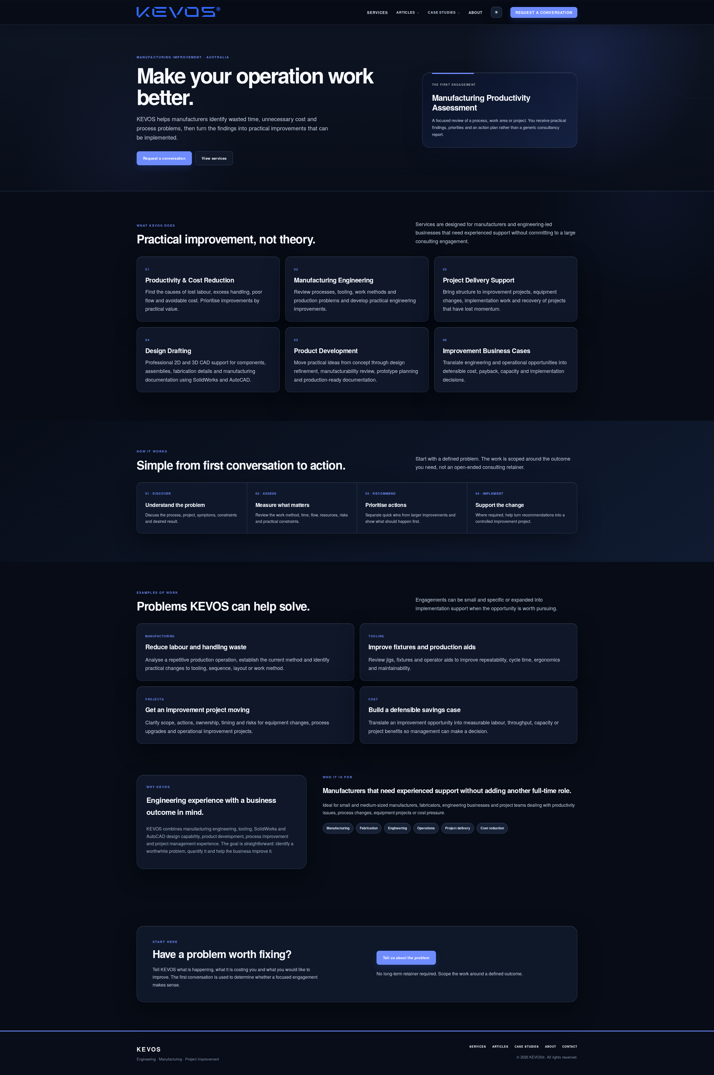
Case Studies (442, 12)
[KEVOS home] (178, 12)
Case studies (527, 1046)
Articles (405, 12)
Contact (569, 1046)
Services (377, 12)
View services (214, 158)
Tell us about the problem (406, 957)
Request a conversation (543, 12)
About (476, 12)
